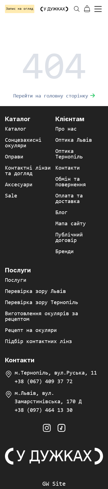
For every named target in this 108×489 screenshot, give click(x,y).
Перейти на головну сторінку (50, 96)
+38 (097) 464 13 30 (44, 410)
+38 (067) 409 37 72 (44, 382)
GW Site (54, 484)
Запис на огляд (19, 9)
